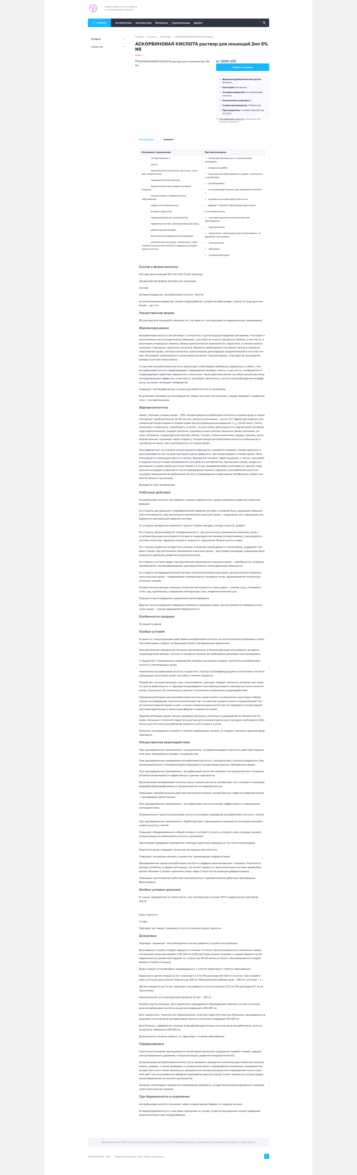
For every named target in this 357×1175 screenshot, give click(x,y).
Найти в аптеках (243, 67)
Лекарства (97, 46)
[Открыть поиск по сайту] (264, 23)
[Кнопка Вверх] (266, 1156)
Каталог (102, 22)
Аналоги (168, 139)
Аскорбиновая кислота (231, 119)
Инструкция (146, 139)
